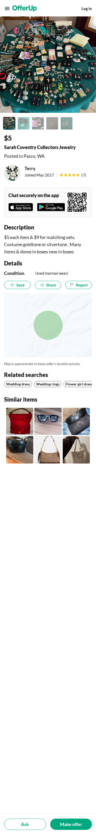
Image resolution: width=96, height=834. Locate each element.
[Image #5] (66, 123)
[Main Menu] (7, 8)
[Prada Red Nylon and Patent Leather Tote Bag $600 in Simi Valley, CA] (19, 421)
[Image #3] (38, 123)
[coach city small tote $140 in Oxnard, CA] (76, 449)
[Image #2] (23, 123)
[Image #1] (9, 123)
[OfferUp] (24, 8)
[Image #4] (52, 123)
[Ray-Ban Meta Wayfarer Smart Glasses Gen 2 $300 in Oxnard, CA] (47, 421)
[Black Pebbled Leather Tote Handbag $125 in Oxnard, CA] (19, 449)
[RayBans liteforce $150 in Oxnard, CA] (76, 421)
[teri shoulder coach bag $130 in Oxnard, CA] (47, 449)
